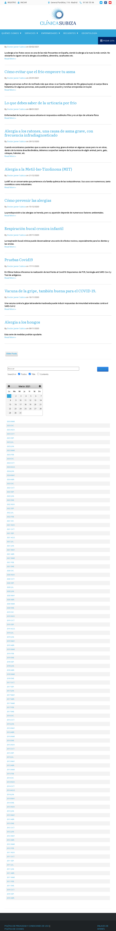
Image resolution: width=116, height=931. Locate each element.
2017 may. (11, 695)
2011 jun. (10, 869)
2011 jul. (10, 865)
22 (10, 408)
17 (20, 404)
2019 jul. (10, 633)
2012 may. (11, 836)
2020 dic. (10, 570)
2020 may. (11, 595)
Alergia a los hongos (22, 322)
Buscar (103, 369)
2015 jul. (10, 757)
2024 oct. (11, 463)
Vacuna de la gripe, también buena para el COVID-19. (50, 290)
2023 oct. (11, 488)
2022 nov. (11, 504)
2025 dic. (10, 425)
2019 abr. (11, 645)
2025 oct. (11, 434)
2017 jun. (10, 691)
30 (15, 413)
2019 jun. (10, 637)
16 (15, 404)
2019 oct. (11, 620)
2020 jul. (10, 587)
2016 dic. (10, 715)
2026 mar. (11, 421)
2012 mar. (11, 844)
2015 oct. (11, 749)
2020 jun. (10, 591)
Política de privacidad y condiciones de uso (27, 926)
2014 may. (11, 798)
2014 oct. (11, 786)
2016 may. (11, 728)
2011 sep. (10, 861)
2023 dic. (10, 483)
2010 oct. (11, 890)
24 (20, 408)
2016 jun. (10, 724)
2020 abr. (11, 599)
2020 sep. (10, 583)
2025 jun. (10, 446)
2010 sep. (10, 894)
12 (30, 400)
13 (35, 400)
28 (41, 408)
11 (25, 400)
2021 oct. (11, 529)
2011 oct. (11, 856)
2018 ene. (10, 678)
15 (10, 404)
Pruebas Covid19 (19, 259)
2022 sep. (10, 508)
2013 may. (11, 815)
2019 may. (11, 641)
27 (35, 408)
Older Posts (11, 353)
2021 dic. (10, 521)
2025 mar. (11, 450)
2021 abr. (11, 554)
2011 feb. (10, 881)
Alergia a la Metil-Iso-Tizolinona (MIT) (38, 169)
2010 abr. (11, 898)
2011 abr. (11, 873)
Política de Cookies (14, 929)
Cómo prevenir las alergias (28, 200)
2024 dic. (10, 459)
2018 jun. (10, 666)
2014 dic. (10, 778)
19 (30, 404)
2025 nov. (11, 430)
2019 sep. (10, 624)
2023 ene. (10, 500)
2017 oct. (11, 682)
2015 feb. (10, 773)
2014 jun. (10, 794)
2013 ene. (10, 823)
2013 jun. (10, 811)
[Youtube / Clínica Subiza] (110, 2)
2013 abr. (11, 819)
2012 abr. (11, 840)
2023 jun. (10, 496)
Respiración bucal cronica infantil (34, 228)
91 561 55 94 (88, 2)
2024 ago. (11, 467)
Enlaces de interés (102, 927)
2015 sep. (10, 753)
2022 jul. (10, 512)
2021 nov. (11, 525)
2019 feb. (10, 653)
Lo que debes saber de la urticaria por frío (41, 102)
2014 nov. (11, 782)
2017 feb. (10, 707)
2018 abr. (11, 670)
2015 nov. (11, 745)
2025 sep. (10, 438)
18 (25, 404)
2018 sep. (10, 662)
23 (15, 408)
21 (41, 404)
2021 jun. (10, 546)
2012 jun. (10, 831)
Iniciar (24, 2)
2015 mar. (11, 769)
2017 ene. (10, 711)
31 (20, 413)
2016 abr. (11, 732)
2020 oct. (11, 579)
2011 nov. (11, 852)
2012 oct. (11, 827)
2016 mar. (11, 736)
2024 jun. (10, 471)
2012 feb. (10, 848)
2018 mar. (11, 674)
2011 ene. (10, 885)
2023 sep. (10, 492)
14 (41, 400)
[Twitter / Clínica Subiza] (101, 2)
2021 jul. (10, 541)
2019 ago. (11, 628)
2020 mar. (11, 604)
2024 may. (11, 475)
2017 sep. (10, 687)
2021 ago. (11, 537)
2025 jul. (10, 442)
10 (20, 400)
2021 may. (11, 550)
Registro (12, 2)
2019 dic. (10, 612)
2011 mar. (11, 877)
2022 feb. (10, 517)
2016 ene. (10, 740)
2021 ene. (10, 566)
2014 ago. (11, 790)
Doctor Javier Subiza (16, 46)
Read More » (10, 58)
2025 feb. (10, 454)
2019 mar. (11, 649)
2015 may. (11, 761)
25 (25, 408)
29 (10, 413)
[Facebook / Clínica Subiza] (105, 2)
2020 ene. (10, 608)
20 (35, 404)
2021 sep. (10, 533)
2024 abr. (11, 479)
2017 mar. (11, 703)
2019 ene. (10, 657)
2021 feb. (10, 562)
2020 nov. (11, 575)
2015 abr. (11, 765)
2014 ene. (10, 803)
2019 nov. (11, 616)
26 (30, 408)
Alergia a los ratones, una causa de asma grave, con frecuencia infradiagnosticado (49, 132)
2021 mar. (11, 558)
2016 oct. (11, 720)
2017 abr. (11, 699)
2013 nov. (11, 807)
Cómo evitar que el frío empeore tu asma (40, 71)
